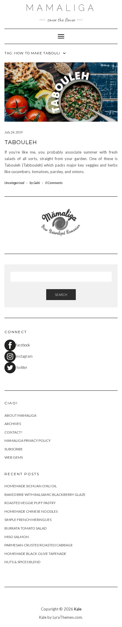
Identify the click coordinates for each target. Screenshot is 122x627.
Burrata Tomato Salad (25, 528)
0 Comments (53, 183)
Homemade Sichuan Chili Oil (30, 486)
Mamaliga (61, 8)
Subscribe (13, 449)
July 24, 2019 (13, 132)
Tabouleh (20, 142)
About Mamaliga (20, 415)
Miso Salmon (16, 537)
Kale (77, 609)
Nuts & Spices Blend (22, 562)
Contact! (13, 432)
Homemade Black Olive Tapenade (35, 553)
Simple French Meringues (28, 519)
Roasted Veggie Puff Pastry (30, 503)
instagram (24, 356)
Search (61, 295)
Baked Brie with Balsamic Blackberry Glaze (45, 494)
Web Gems (13, 457)
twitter (21, 367)
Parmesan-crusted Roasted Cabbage (38, 545)
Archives (12, 423)
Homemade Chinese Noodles (31, 511)
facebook (23, 345)
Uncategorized (14, 183)
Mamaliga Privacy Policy (27, 440)
